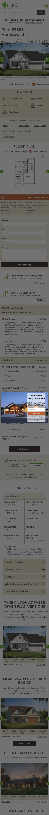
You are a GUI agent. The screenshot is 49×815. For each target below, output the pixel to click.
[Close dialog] (46, 393)
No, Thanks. (36, 420)
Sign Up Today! (36, 413)
